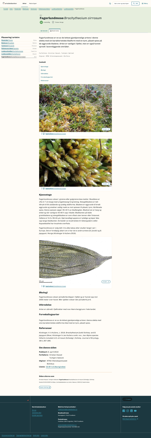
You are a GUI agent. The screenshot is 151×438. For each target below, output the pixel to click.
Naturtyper (33, 3)
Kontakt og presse (37, 415)
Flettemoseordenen (44, 9)
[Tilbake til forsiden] (10, 3)
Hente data (36, 435)
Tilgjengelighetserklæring (23, 435)
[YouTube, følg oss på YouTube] (135, 411)
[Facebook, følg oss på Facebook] (124, 411)
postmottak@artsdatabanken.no (67, 425)
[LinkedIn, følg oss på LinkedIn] (131, 411)
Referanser (45, 80)
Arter (24, 3)
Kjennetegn (44, 66)
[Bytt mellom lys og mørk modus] (110, 3)
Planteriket (17, 9)
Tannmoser (33, 9)
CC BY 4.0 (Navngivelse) (55, 367)
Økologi (43, 70)
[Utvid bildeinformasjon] (43, 134)
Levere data (44, 435)
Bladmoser (26, 9)
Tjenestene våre (36, 412)
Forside (5, 9)
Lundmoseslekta (68, 9)
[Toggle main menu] (144, 3)
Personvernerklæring (8, 435)
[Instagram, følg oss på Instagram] (127, 411)
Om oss (34, 410)
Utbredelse (44, 73)
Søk (137, 3)
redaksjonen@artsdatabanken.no (67, 409)
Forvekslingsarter (47, 77)
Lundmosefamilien (57, 9)
